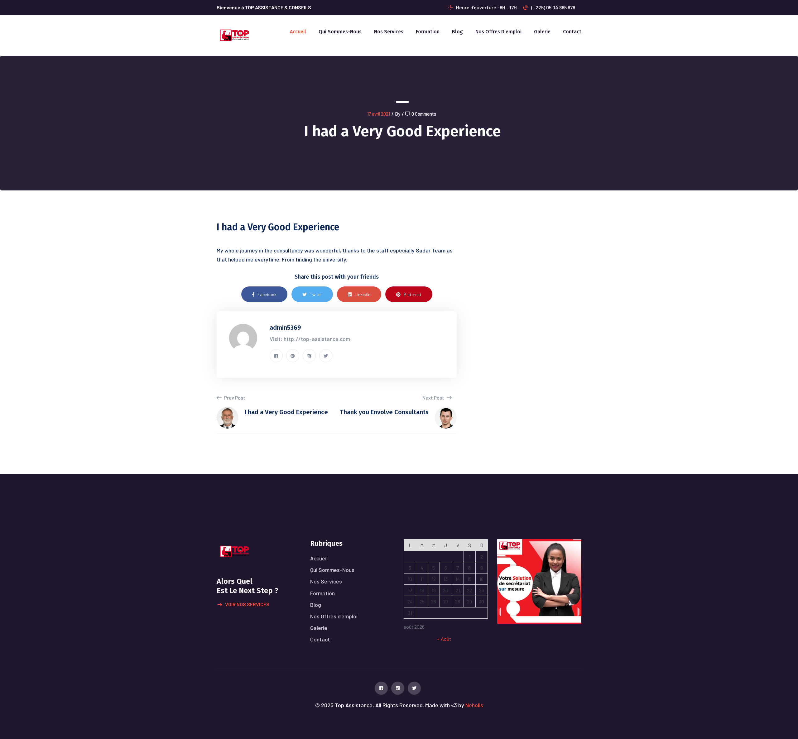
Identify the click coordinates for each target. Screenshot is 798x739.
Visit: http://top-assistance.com (310, 338)
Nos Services (388, 32)
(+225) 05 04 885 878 (553, 7)
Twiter (316, 294)
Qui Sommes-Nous (340, 32)
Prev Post (234, 398)
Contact (572, 32)
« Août (444, 639)
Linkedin (362, 294)
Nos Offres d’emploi (498, 32)
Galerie (542, 32)
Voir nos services (247, 604)
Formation (428, 32)
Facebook (266, 294)
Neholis (474, 705)
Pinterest (412, 294)
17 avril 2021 (378, 114)
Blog (457, 32)
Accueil (298, 32)
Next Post (433, 398)
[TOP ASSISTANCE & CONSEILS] (234, 35)
